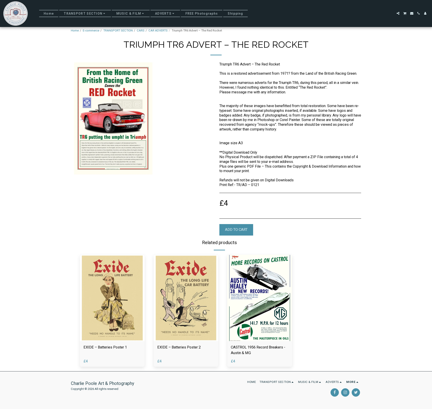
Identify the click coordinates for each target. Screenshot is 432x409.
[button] (398, 13)
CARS (140, 30)
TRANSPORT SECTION (118, 30)
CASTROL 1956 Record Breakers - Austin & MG (258, 350)
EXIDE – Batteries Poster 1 (105, 347)
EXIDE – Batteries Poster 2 (179, 347)
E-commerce (91, 30)
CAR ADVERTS (158, 30)
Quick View (112, 339)
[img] (112, 298)
